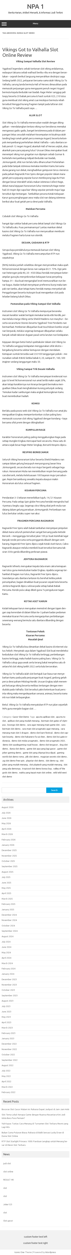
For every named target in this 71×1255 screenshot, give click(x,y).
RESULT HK (8, 1179)
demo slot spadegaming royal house (20, 745)
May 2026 (6, 823)
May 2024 (6, 952)
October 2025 (8, 861)
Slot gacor (8, 1220)
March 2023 (7, 1027)
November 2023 (9, 984)
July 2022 (6, 1070)
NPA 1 (35, 6)
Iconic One (19, 1252)
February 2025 (8, 904)
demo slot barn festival (41, 733)
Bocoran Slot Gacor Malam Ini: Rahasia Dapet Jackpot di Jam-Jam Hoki (35, 1109)
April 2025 (6, 893)
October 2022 (8, 1054)
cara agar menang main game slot (43, 725)
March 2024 (7, 963)
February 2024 (8, 968)
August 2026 (7, 807)
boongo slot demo (16, 725)
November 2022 (9, 1049)
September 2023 (10, 995)
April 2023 (6, 1022)
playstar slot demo (35, 760)
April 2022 (6, 1081)
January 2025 (8, 909)
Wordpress (50, 1252)
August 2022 (7, 1065)
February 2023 (8, 1033)
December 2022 (9, 1044)
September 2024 (10, 931)
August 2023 (7, 1001)
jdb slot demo (32, 756)
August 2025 (7, 872)
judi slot (7, 1163)
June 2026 (6, 818)
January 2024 (8, 974)
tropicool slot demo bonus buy (37, 768)
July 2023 (6, 1006)
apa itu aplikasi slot (45, 717)
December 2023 (9, 979)
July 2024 (6, 942)
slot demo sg (52, 760)
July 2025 (6, 877)
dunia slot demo (17, 748)
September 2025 (10, 866)
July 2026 (6, 813)
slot (5, 1188)
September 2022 (10, 1060)
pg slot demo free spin (13, 760)
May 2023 (6, 1017)
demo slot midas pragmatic (25, 741)
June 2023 (6, 1011)
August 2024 (7, 936)
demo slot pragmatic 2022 (52, 741)
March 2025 (7, 899)
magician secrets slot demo (53, 756)
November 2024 (9, 920)
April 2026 (6, 829)
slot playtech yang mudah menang (45, 764)
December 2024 (9, 915)
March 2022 (7, 1087)
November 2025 (9, 856)
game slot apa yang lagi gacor (41, 748)
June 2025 (6, 882)
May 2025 (6, 888)
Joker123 (7, 1204)
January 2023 (8, 1038)
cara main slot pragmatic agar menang (40, 729)
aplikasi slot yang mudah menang (23, 721)
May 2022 (6, 1076)
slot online (8, 1171)
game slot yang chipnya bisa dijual (39, 752)
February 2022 (8, 1092)
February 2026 (8, 839)
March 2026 (7, 834)
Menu (35, 23)
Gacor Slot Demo (21, 717)
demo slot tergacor (48, 745)
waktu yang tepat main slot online (35, 772)
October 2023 (8, 990)
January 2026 (8, 845)
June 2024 (6, 947)
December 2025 (9, 850)
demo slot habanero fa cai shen (30, 737)
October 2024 (8, 925)
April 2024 (6, 958)
